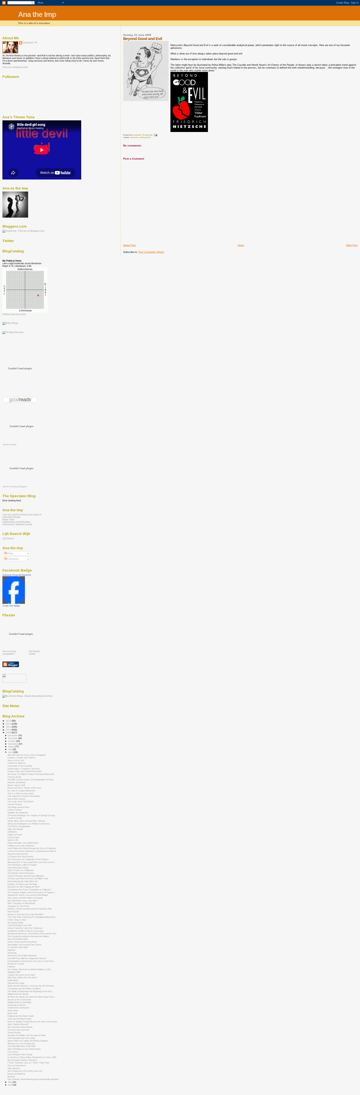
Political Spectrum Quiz (14, 314)
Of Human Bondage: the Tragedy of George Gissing (31, 815)
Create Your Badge (11, 606)
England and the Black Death (21, 1016)
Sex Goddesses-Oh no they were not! (25, 1071)
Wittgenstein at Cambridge (19, 1002)
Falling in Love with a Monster (21, 846)
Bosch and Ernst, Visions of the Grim (24, 788)
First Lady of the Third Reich (20, 801)
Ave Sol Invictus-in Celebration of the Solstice (28, 859)
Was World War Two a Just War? (23, 901)
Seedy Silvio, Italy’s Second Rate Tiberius (26, 821)
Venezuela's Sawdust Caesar (17, 524)
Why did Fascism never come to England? (27, 755)
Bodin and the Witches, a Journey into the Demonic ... (32, 986)
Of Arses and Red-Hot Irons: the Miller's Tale (28, 878)
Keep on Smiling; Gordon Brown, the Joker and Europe (32, 1021)
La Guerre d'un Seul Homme (20, 856)
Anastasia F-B (30, 42)
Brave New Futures (16, 799)
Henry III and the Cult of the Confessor (25, 928)
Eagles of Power (15, 834)
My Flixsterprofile (34, 652)
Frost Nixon (13, 1052)
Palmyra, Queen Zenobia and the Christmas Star (30, 909)
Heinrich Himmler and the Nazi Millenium (26, 876)
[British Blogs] (10, 323)
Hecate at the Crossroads (19, 999)
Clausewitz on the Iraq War (20, 766)
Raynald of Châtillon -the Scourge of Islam (27, 1035)
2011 (9, 726)
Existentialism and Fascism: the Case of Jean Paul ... (32, 961)
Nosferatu (12, 953)
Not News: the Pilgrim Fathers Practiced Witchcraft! (31, 774)
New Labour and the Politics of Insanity (25, 898)
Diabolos (11, 950)
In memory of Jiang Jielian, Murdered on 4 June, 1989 (32, 1057)
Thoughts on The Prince (18, 906)
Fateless (11, 966)
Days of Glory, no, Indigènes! (21, 870)
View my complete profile (15, 67)
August (11, 746)
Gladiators (12, 832)
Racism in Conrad (16, 964)
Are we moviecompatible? (9, 652)
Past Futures (13, 911)
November (13, 738)
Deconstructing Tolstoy (18, 867)
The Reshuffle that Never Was (21, 1038)
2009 (9, 732)
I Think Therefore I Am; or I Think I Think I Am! (28, 1063)
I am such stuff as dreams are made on (22, 514)
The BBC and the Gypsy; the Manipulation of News (31, 779)
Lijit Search (8, 538)
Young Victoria (14, 1032)
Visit (9, 444)
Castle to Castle (15, 818)
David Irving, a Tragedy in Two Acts (24, 769)
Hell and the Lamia (16, 983)
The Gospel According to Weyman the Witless (28, 936)
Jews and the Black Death (19, 1019)
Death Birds (13, 980)
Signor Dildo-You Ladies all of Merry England (28, 1041)
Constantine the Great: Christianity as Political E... (30, 889)
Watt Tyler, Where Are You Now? (22, 977)
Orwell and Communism (18, 1008)
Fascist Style (13, 837)
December (13, 735)
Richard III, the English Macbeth (22, 955)
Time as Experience (17, 1065)
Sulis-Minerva (14, 1068)
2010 (9, 729)
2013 (9, 720)
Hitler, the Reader (15, 829)
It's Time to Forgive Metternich (21, 791)
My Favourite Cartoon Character (22, 1060)
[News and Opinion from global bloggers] (14, 681)
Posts (10, 553)
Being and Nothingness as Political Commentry (29, 824)
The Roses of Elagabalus (19, 826)
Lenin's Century (15, 810)
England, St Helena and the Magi (22, 884)
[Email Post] (155, 135)
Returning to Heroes (17, 1005)
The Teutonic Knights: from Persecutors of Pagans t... (32, 892)
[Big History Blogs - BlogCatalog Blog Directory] (27, 696)
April (10, 1085)
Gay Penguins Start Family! (20, 1054)
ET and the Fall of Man (18, 947)
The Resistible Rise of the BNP (21, 1046)
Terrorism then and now (18, 1030)
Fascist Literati (14, 777)
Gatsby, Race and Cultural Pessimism (25, 771)
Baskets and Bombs (17, 782)
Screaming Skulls (15, 923)
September (13, 744)
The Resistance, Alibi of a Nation (22, 865)
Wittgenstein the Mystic (18, 994)
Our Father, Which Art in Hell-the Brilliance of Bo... (30, 969)
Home (241, 245)
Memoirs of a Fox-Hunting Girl (21, 1043)
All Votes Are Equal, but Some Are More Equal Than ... (32, 997)
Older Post (352, 245)
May (10, 1082)
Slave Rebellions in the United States (24, 1049)
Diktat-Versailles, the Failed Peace (23, 843)
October (12, 741)
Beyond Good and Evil (18, 854)
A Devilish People (11, 517)
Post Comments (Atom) (151, 252)
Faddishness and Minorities (16, 522)
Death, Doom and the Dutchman (22, 942)
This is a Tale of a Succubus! (21, 793)
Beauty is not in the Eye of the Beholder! (26, 914)
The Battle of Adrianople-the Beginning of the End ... (31, 991)
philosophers (145, 137)
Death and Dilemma (16, 1074)
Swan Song (13, 1010)
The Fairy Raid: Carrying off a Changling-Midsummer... (32, 917)
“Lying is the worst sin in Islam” (22, 975)
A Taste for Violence (17, 763)
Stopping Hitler (14, 972)
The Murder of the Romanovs (21, 873)
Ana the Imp (37, 14)
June (10, 752)
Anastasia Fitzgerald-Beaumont (16, 575)
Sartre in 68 (13, 840)
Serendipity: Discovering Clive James (24, 944)
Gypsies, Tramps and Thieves (21, 757)
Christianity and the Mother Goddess (24, 988)
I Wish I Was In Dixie (17, 920)
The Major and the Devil (18, 807)
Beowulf (11, 1076)
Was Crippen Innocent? (18, 1024)
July (10, 749)
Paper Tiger (8, 519)
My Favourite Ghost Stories (20, 1027)
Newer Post (129, 245)
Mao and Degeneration (18, 939)
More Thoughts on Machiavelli (21, 903)
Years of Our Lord (16, 760)
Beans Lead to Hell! (16, 785)
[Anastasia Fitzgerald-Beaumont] (13, 603)
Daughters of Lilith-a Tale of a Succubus (26, 931)
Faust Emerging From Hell (19, 925)
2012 (9, 723)
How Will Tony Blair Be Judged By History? (27, 958)
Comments (12, 559)
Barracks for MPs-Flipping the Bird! (23, 887)
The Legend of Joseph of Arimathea (24, 796)
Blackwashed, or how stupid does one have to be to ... (32, 862)
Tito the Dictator (15, 804)
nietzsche (134, 137)
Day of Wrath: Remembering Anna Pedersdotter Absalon (33, 1079)
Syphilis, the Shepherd (18, 812)
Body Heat (12, 1013)
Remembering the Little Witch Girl (23, 881)
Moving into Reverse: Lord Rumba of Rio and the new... (33, 933)
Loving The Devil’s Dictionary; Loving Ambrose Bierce (32, 851)
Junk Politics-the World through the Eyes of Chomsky (32, 848)
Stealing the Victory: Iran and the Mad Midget (28, 895)
